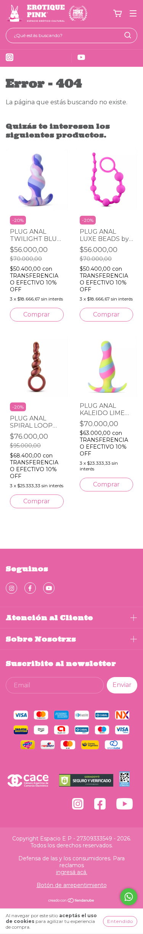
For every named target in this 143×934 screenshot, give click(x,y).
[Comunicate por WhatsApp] (128, 896)
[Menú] (133, 13)
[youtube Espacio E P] (49, 588)
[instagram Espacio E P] (11, 588)
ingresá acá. (71, 872)
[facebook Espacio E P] (30, 588)
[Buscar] (128, 35)
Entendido (120, 921)
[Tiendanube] (71, 901)
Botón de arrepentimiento (72, 885)
